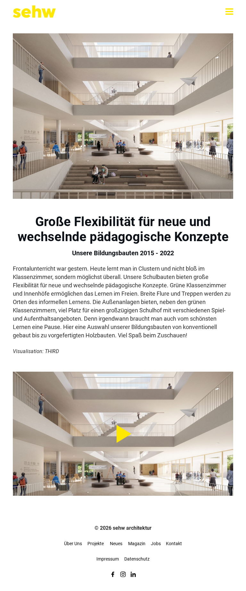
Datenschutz (137, 558)
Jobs (156, 543)
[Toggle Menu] (229, 11)
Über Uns (73, 543)
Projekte (95, 543)
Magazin (136, 543)
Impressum (107, 558)
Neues (116, 543)
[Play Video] (123, 434)
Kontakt (174, 543)
